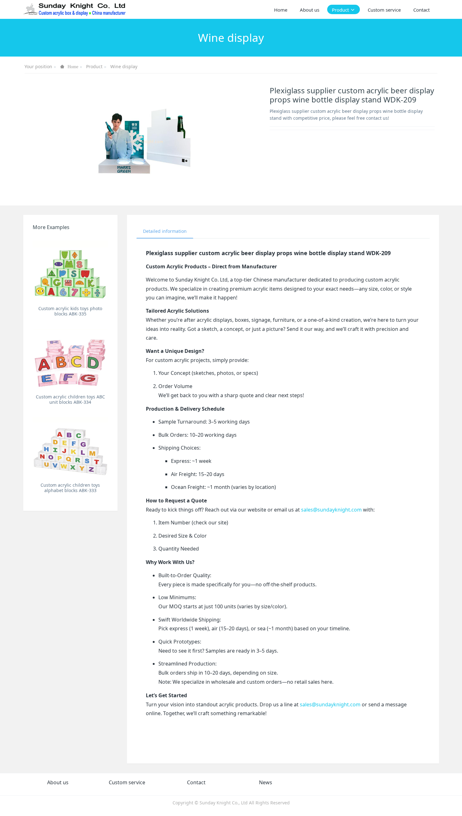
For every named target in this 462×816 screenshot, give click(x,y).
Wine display (123, 66)
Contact (196, 782)
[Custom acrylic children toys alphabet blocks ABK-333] (70, 446)
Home (280, 10)
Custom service (127, 782)
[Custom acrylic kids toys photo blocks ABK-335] (70, 270)
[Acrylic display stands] (75, 9)
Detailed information (165, 231)
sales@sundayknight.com (331, 509)
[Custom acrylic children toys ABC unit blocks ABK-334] (70, 358)
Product (94, 66)
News (265, 782)
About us (58, 782)
